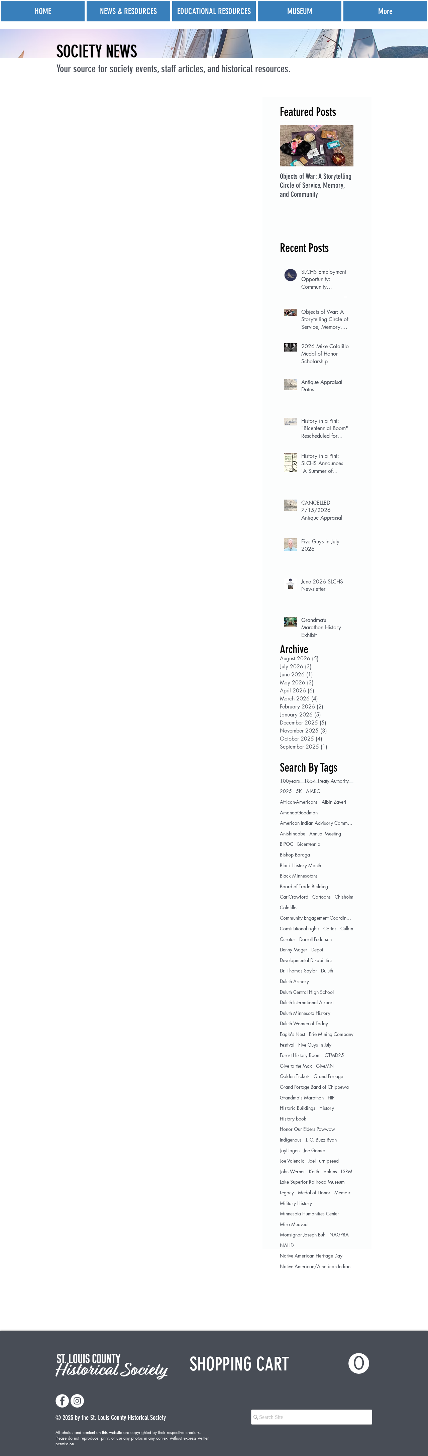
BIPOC (286, 844)
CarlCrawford (294, 897)
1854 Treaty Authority (326, 781)
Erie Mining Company (331, 1034)
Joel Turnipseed (323, 1161)
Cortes (329, 928)
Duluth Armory (294, 981)
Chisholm (344, 897)
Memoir (342, 1192)
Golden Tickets (295, 1076)
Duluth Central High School (307, 992)
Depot (317, 949)
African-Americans (299, 802)
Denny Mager (293, 949)
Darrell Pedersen (315, 939)
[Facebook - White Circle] (62, 1401)
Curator (287, 939)
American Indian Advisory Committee (316, 823)
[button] (279, 1364)
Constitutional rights (299, 928)
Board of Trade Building (304, 886)
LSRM (346, 1171)
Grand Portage (328, 1076)
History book (293, 1118)
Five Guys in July (314, 1045)
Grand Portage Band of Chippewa (314, 1087)
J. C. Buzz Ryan (321, 1140)
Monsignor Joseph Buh (302, 1234)
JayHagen (290, 1150)
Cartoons (321, 897)
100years (290, 781)
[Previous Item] (291, 146)
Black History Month (300, 865)
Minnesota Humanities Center (309, 1213)
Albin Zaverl (334, 802)
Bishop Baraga (295, 854)
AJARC (313, 791)
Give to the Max (296, 1066)
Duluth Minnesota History (305, 1013)
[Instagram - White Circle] (77, 1401)
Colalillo (288, 907)
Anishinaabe (292, 833)
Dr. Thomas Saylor (298, 970)
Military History (296, 1203)
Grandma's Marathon (302, 1097)
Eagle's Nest (292, 1034)
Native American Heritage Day (311, 1255)
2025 (286, 791)
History (326, 1108)
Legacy (287, 1192)
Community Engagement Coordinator (316, 918)
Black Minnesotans (299, 876)
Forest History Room (300, 1055)
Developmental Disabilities (306, 960)
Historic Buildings (297, 1108)
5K (299, 791)
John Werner (292, 1171)
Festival (287, 1045)
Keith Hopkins (323, 1171)
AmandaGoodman (299, 812)
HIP (331, 1097)
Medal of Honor (314, 1192)
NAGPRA (339, 1234)
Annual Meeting (325, 833)
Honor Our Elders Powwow (307, 1129)
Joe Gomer (314, 1150)
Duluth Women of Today (304, 1023)
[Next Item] (343, 146)
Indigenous (291, 1140)
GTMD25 (334, 1055)
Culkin (346, 928)
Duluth (327, 970)
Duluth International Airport (306, 1002)
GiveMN (325, 1066)
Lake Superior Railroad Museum (312, 1182)
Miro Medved (294, 1224)
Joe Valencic (292, 1161)
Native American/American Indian (315, 1266)
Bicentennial (309, 844)
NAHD (287, 1245)
